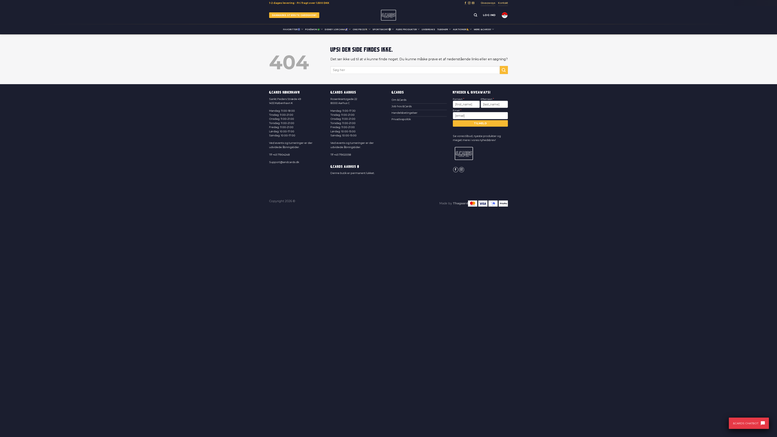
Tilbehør (442, 29)
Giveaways (488, 3)
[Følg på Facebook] (465, 3)
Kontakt (503, 3)
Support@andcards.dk (284, 162)
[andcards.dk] (388, 15)
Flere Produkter (406, 29)
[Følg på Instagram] (469, 3)
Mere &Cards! (482, 29)
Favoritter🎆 (291, 29)
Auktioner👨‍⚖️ (461, 29)
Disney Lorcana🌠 (336, 29)
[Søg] (475, 15)
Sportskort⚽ (382, 29)
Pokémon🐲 (312, 29)
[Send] (504, 70)
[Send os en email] (473, 3)
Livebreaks (428, 29)
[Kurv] (504, 15)
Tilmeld (480, 123)
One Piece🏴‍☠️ (360, 29)
